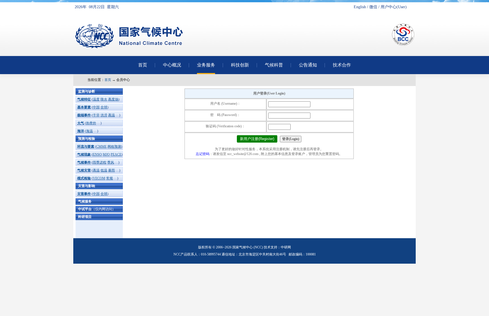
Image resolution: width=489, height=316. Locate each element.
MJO (106, 154)
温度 (96, 99)
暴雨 (111, 170)
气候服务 (85, 201)
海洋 (80, 131)
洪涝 (103, 115)
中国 (96, 107)
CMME (101, 147)
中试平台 (96, 209)
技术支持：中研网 (277, 247)
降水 (103, 99)
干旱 (96, 115)
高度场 (113, 99)
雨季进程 (99, 162)
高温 (111, 115)
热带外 (91, 123)
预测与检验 (86, 139)
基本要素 (84, 107)
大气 (80, 123)
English (360, 7)
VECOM (99, 178)
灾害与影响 (86, 186)
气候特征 (84, 99)
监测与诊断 (86, 91)
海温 (89, 131)
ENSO (97, 154)
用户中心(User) (394, 7)
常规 (109, 178)
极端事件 (84, 115)
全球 (103, 107)
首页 (107, 80)
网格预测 (114, 147)
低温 (103, 170)
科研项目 (85, 217)
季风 (110, 162)
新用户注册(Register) (257, 139)
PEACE (116, 154)
